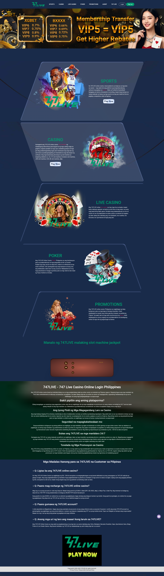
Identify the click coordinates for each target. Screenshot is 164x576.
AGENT (104, 4)
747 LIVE (114, 4)
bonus (122, 315)
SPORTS (51, 4)
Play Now (108, 101)
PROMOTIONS (93, 4)
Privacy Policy (74, 570)
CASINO (61, 4)
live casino (104, 207)
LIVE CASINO (72, 4)
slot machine (62, 144)
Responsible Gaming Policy (86, 570)
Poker (54, 260)
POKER (82, 4)
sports (105, 90)
